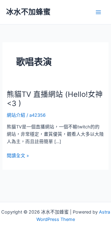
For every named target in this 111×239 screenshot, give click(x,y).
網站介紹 (16, 115)
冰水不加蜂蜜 (28, 11)
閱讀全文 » (18, 156)
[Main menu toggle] (98, 12)
